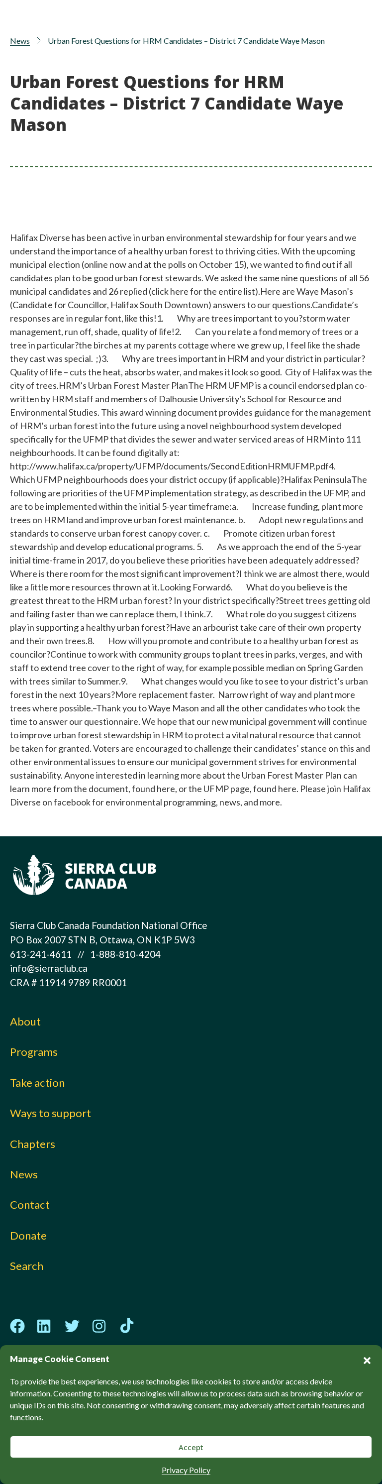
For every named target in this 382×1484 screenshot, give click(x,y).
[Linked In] (44, 1326)
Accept (191, 1447)
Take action (37, 1082)
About (25, 1021)
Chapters (32, 1143)
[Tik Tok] (126, 1326)
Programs (34, 1051)
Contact (30, 1204)
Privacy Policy (186, 1470)
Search (26, 1265)
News (20, 40)
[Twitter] (72, 1326)
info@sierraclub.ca (49, 968)
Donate (28, 1235)
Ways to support (50, 1113)
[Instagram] (99, 1326)
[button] (367, 1359)
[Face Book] (17, 1326)
